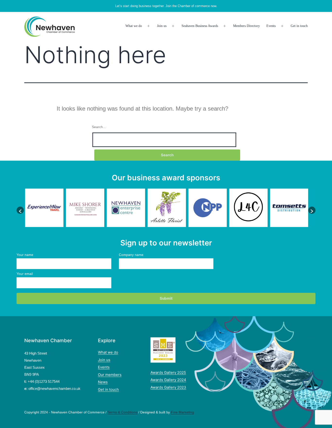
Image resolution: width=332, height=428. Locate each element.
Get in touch (299, 26)
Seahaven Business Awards (200, 26)
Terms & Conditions (122, 412)
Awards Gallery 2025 (168, 372)
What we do (133, 26)
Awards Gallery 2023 (168, 387)
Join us (161, 26)
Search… (99, 127)
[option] (44, 208)
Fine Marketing (182, 412)
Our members (110, 374)
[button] (20, 210)
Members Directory (246, 26)
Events (271, 26)
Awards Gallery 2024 (168, 379)
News (103, 382)
